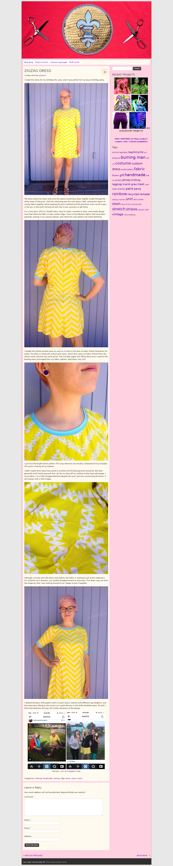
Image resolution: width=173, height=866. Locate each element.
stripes (131, 209)
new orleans (118, 189)
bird (145, 152)
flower (115, 175)
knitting (135, 180)
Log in (25, 862)
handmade (47, 778)
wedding (131, 215)
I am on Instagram (68, 771)
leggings (117, 184)
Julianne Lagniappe (59, 62)
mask (140, 184)
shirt (129, 199)
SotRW (140, 200)
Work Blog (28, 62)
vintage (117, 214)
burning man (133, 157)
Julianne (42, 75)
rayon (73, 778)
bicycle (138, 152)
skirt (135, 199)
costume (123, 163)
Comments (36, 862)
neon (147, 185)
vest (147, 210)
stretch (118, 209)
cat (147, 158)
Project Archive (41, 62)
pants (137, 188)
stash (80, 778)
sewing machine (118, 200)
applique (123, 152)
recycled (133, 194)
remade (144, 194)
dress (68, 778)
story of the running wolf (131, 204)
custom (137, 163)
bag (130, 152)
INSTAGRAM (142, 855)
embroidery (127, 169)
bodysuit (116, 158)
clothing (38, 778)
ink (113, 180)
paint (129, 188)
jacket (118, 180)
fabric (139, 169)
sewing (56, 778)
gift (121, 175)
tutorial (141, 210)
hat (147, 175)
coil (113, 164)
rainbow (119, 194)
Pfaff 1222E (74, 62)
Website (27, 836)
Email (27, 828)
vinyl (126, 215)
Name (27, 820)
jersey (126, 180)
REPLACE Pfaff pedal (33, 855)
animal (115, 152)
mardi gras (130, 184)
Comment (29, 797)
